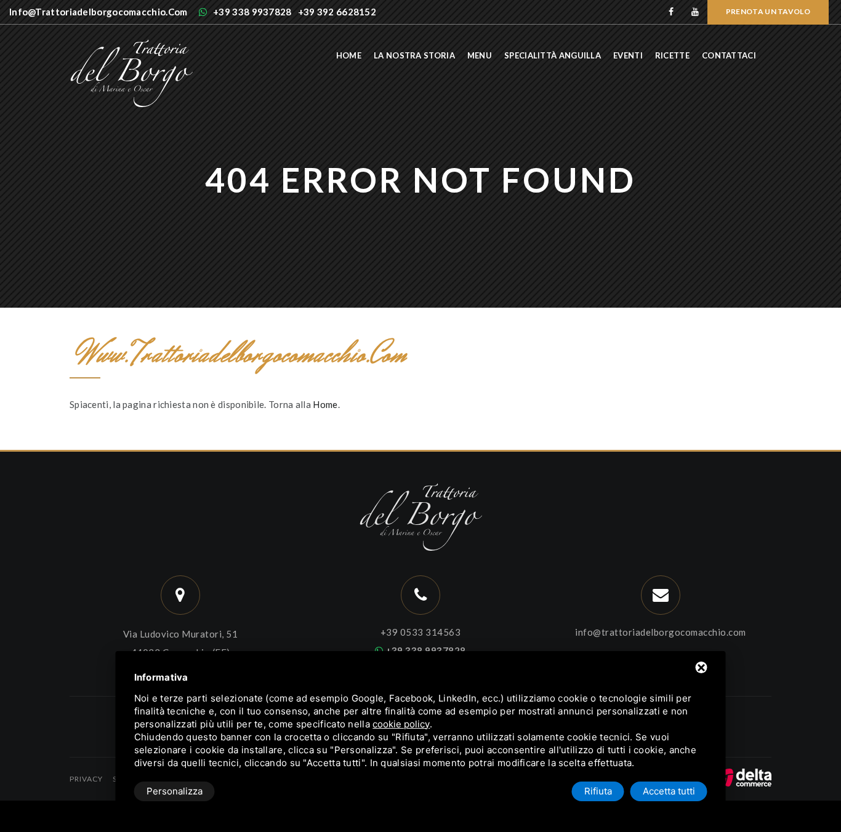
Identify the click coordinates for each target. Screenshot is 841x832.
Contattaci (729, 55)
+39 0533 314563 (420, 632)
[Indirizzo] (180, 595)
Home (348, 55)
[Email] (661, 595)
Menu (479, 55)
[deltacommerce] (743, 776)
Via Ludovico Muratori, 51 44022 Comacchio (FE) (180, 643)
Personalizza (175, 791)
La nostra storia (414, 55)
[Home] (131, 45)
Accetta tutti (669, 791)
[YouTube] (695, 12)
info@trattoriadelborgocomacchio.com (660, 632)
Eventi (628, 55)
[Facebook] (671, 12)
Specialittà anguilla (552, 55)
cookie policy (401, 724)
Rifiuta (598, 791)
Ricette (672, 55)
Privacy (86, 778)
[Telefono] (420, 595)
